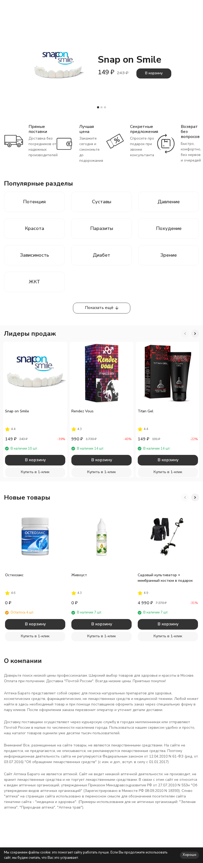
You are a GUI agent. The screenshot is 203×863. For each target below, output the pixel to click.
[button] (98, 107)
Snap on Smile (17, 411)
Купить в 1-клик (35, 471)
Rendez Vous (82, 411)
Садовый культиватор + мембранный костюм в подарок (165, 578)
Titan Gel (145, 411)
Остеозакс (14, 575)
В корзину (154, 73)
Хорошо (189, 854)
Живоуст (79, 575)
